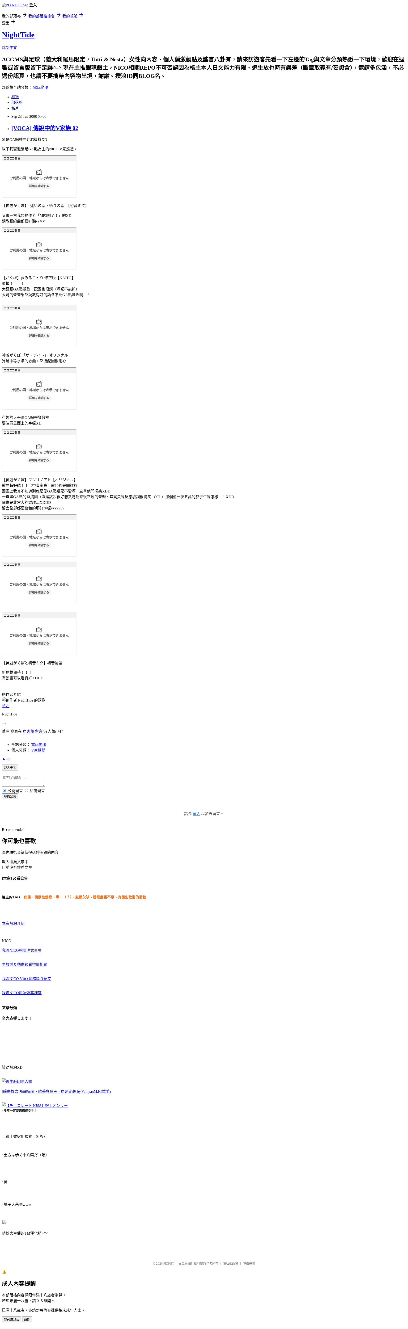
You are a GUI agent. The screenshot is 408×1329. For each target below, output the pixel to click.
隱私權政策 (230, 1263)
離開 (27, 1319)
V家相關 (38, 750)
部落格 (17, 103)
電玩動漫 (40, 87)
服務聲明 (249, 1263)
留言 (38, 731)
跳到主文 (9, 48)
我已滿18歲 (11, 1319)
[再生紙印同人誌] (17, 1082)
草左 (5, 706)
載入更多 (10, 768)
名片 (15, 108)
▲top (6, 759)
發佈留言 (10, 796)
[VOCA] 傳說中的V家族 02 (44, 128)
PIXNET (168, 1263)
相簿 (15, 97)
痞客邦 (28, 731)
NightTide (18, 34)
